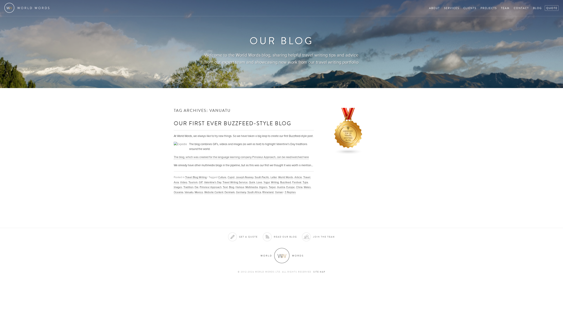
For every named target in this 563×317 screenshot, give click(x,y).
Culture (222, 177)
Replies (290, 192)
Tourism (192, 182)
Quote (552, 8)
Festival (296, 182)
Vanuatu (189, 192)
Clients (469, 8)
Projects (489, 8)
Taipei (272, 187)
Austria (281, 187)
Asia (176, 182)
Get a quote (248, 236)
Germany (241, 192)
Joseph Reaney (244, 177)
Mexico (199, 192)
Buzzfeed (285, 182)
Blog (537, 8)
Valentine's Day (212, 182)
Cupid (231, 177)
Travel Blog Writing (196, 177)
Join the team (324, 236)
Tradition (188, 187)
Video (183, 182)
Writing (275, 182)
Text (225, 187)
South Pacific (262, 177)
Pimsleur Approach (210, 187)
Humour (240, 187)
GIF (201, 182)
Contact (521, 8)
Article (298, 177)
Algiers (263, 187)
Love (259, 182)
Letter (274, 177)
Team (505, 8)
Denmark (230, 192)
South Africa (254, 192)
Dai (196, 187)
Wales (307, 187)
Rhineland (268, 192)
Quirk (252, 182)
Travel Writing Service (235, 182)
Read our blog (285, 236)
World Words (28, 8)
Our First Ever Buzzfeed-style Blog (232, 123)
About (434, 8)
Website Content (213, 192)
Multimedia (251, 187)
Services (451, 8)
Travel (306, 177)
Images (178, 187)
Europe (290, 187)
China (299, 187)
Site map (319, 272)
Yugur (266, 182)
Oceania (178, 192)
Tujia (305, 182)
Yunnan (279, 192)
